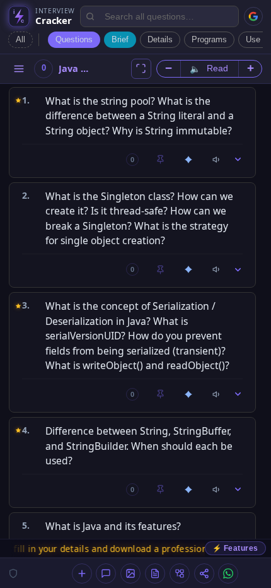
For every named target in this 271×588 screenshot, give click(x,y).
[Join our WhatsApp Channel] (228, 573)
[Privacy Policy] (13, 573)
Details (160, 39)
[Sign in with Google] (253, 16)
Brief (120, 39)
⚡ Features (235, 548)
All (20, 39)
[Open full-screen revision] (141, 69)
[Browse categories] (19, 69)
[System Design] (180, 573)
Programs (209, 39)
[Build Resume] (155, 573)
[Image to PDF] (130, 573)
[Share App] (204, 573)
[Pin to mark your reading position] (160, 159)
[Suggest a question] (82, 573)
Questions (74, 39)
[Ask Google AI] (188, 159)
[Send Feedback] (106, 573)
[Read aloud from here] (216, 159)
